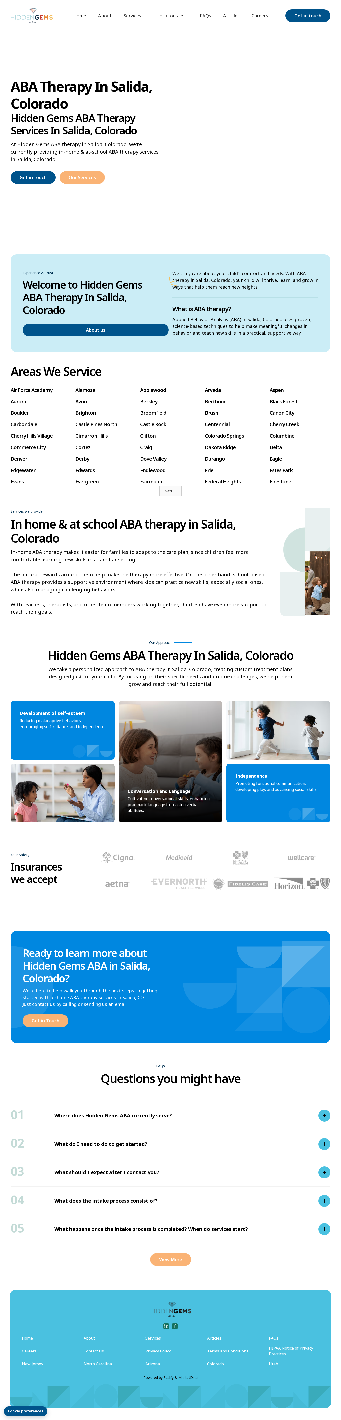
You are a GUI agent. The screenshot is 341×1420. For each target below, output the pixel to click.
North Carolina (98, 1364)
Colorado (215, 1364)
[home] (32, 15)
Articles (231, 16)
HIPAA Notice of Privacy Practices (291, 1351)
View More (170, 1259)
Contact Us (94, 1351)
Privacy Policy (158, 1351)
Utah (273, 1364)
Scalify (169, 1377)
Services (132, 16)
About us (95, 330)
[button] (170, 15)
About (105, 16)
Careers (260, 16)
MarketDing (188, 1377)
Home (79, 16)
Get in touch (307, 16)
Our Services (82, 177)
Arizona (152, 1364)
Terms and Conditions (227, 1351)
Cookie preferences (25, 1411)
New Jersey (32, 1364)
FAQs (205, 16)
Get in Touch (45, 1021)
